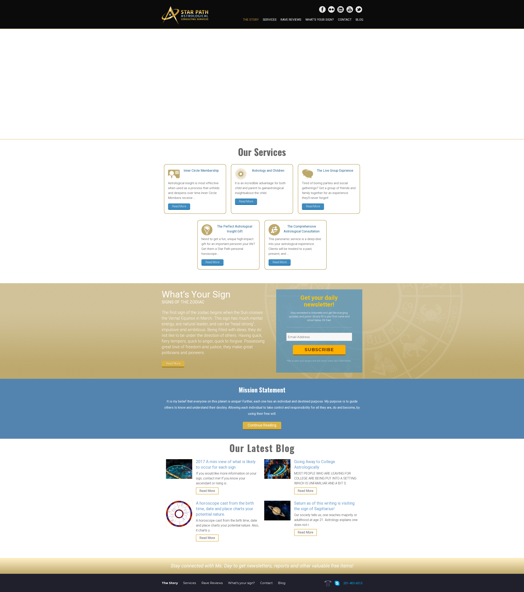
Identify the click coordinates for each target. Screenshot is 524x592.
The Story (251, 19)
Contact (345, 19)
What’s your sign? (319, 19)
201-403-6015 (352, 583)
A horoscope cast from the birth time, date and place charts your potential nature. (225, 509)
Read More (179, 206)
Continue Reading (262, 425)
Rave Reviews (291, 19)
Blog (359, 19)
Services (270, 19)
